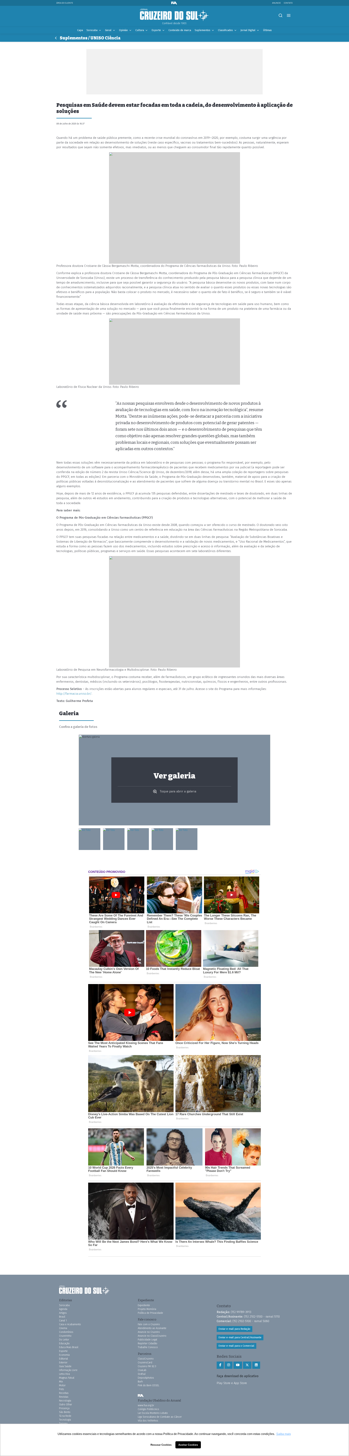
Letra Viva (64, 1374)
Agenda (63, 1309)
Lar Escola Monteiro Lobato (153, 1413)
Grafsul (142, 1374)
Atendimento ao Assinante (152, 1328)
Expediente (144, 1305)
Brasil (62, 1316)
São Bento (64, 1412)
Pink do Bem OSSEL (148, 1385)
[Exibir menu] (288, 15)
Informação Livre (68, 1370)
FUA (141, 1396)
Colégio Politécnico (148, 1409)
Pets (61, 1389)
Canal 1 (63, 1320)
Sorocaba (92, 30)
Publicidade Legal (147, 1339)
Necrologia (65, 1400)
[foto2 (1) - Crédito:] (162, 839)
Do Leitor (64, 1339)
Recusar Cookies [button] (161, 1444)
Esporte (156, 30)
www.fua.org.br (146, 1405)
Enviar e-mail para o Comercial (236, 1345)
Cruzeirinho (65, 1335)
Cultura (139, 30)
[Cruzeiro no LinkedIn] (256, 1365)
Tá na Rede (65, 1415)
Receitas (64, 1393)
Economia (64, 1354)
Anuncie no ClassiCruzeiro (152, 1335)
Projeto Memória (147, 1309)
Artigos (63, 1312)
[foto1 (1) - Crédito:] (186, 839)
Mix (61, 1381)
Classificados (225, 30)
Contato (288, 3)
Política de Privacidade (150, 1312)
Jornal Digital (247, 30)
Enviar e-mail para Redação (234, 1328)
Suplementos (202, 30)
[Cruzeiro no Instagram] (228, 1365)
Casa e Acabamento (70, 1324)
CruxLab (142, 1370)
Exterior (63, 1362)
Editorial (63, 1358)
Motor (62, 1385)
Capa (80, 30)
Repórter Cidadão (147, 1343)
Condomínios (66, 1332)
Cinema (63, 1328)
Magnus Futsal (66, 1377)
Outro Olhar (65, 1404)
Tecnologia (65, 1419)
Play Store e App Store (232, 1383)
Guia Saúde (65, 1366)
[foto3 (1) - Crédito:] (138, 839)
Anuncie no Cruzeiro (149, 1332)
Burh (140, 1381)
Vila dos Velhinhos (148, 1420)
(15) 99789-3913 (241, 1312)
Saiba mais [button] (283, 1433)
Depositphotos (146, 1377)
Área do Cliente (64, 3)
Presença (64, 1408)
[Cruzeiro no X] (247, 1365)
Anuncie (276, 3)
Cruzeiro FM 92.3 (147, 1366)
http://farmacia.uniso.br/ (74, 694)
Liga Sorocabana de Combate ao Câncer (160, 1416)
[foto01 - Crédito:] (114, 839)
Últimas (267, 30)
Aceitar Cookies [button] (188, 1444)
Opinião (123, 30)
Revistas (63, 1396)
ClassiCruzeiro (146, 1358)
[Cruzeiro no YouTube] (237, 1365)
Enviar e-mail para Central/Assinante (239, 1337)
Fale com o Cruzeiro (149, 1324)
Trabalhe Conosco (148, 1347)
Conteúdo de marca (180, 30)
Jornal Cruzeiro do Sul (174, 15)
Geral (108, 30)
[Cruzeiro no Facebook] (220, 1365)
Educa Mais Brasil (68, 1347)
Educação (64, 1343)
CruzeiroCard (145, 1362)
